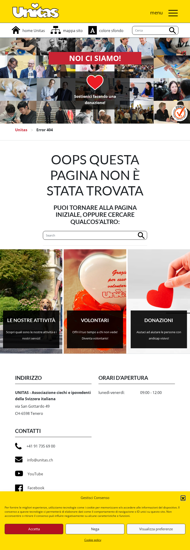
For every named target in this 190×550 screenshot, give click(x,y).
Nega (95, 529)
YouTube (35, 473)
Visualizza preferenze (156, 529)
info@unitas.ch (40, 460)
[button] (183, 498)
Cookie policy (92, 540)
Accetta (34, 529)
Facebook (36, 487)
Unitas (21, 129)
